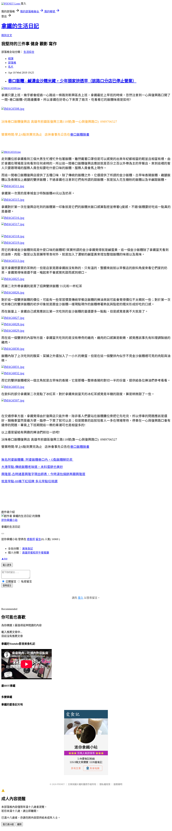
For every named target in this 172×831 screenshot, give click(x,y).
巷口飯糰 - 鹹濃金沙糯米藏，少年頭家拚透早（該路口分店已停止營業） (72, 81)
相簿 (10, 58)
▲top (4, 558)
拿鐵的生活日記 (20, 26)
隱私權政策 (104, 784)
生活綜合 (29, 52)
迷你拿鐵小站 (9, 520)
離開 (19, 824)
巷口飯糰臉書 (79, 134)
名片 (10, 66)
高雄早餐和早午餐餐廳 (35, 552)
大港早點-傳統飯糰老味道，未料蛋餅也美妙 (32, 467)
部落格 (12, 62)
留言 (38, 539)
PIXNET (61, 784)
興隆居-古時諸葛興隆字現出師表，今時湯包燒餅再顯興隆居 (43, 474)
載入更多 (7, 565)
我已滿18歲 (8, 824)
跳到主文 (6, 35)
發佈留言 (7, 585)
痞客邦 (31, 539)
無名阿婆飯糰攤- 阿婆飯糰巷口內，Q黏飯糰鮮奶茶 (37, 459)
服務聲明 (118, 784)
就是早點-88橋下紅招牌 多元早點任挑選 (29, 481)
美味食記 (27, 548)
